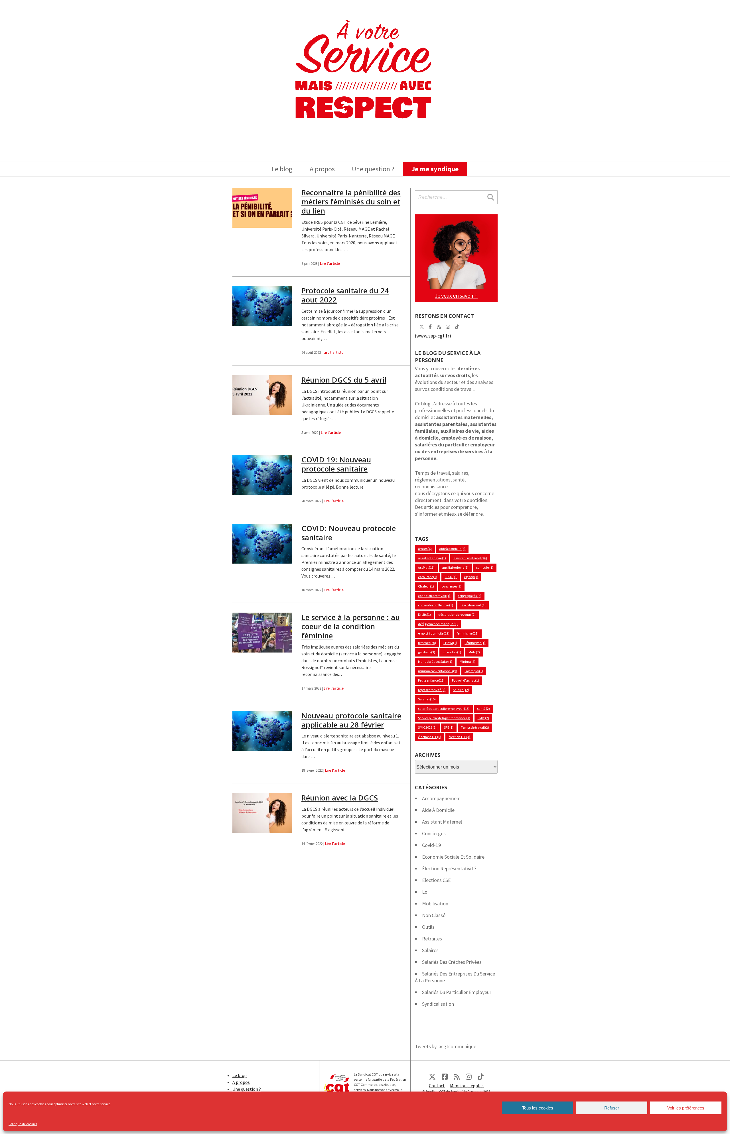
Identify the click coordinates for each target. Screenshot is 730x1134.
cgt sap (471, 577)
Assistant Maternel (442, 821)
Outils (428, 927)
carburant (427, 577)
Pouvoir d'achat (465, 680)
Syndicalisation (438, 1004)
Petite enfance (431, 680)
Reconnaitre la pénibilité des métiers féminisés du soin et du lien (351, 201)
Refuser (611, 1107)
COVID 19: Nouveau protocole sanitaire (336, 464)
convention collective (435, 605)
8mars (425, 548)
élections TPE (429, 737)
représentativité (431, 690)
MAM (474, 652)
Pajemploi (474, 671)
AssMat (426, 567)
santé (483, 708)
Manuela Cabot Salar (435, 661)
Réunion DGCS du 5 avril (343, 380)
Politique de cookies (23, 1124)
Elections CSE (436, 880)
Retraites (432, 938)
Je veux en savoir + (456, 295)
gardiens (426, 652)
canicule (484, 567)
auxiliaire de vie (455, 567)
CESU (451, 577)
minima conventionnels (437, 671)
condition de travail (434, 596)
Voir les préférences (685, 1107)
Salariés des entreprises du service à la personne (455, 977)
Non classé (433, 915)
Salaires (427, 699)
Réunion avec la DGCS (339, 797)
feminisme (467, 633)
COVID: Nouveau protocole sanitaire (348, 532)
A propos (322, 168)
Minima (467, 661)
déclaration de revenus (457, 614)
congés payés (469, 596)
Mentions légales (467, 1085)
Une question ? (373, 168)
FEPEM (450, 643)
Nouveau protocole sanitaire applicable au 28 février (351, 720)
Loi (425, 892)
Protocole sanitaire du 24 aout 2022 (345, 295)
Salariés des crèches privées (452, 962)
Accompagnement (441, 798)
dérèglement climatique (438, 624)
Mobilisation (435, 903)
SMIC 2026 (427, 727)
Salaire (461, 690)
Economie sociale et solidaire (453, 856)
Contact (437, 1085)
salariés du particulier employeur (456, 992)
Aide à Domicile (438, 810)
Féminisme (475, 643)
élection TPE (459, 737)
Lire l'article (330, 263)
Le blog (282, 168)
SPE (448, 727)
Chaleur (426, 586)
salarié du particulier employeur (444, 708)
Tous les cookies (537, 1107)
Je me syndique (435, 168)
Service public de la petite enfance (444, 718)
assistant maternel (470, 558)
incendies (452, 652)
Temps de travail (475, 727)
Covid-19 (431, 845)
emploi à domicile (433, 633)
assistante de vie (432, 558)
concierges (451, 586)
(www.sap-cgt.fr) (433, 335)
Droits (424, 614)
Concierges (434, 833)
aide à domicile (452, 548)
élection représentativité (449, 868)
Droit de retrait (473, 605)
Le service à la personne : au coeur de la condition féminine (350, 626)
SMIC (483, 718)
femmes (427, 643)
